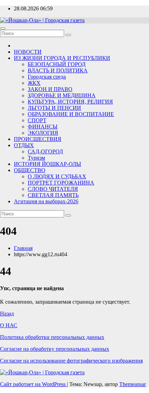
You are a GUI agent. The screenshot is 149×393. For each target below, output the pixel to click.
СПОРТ (37, 120)
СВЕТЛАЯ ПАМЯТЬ (53, 195)
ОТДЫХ (24, 145)
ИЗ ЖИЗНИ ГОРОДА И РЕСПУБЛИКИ (62, 58)
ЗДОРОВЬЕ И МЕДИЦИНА (62, 95)
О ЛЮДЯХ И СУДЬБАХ (57, 176)
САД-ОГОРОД (45, 151)
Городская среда (47, 77)
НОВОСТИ (28, 52)
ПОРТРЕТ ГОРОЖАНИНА (61, 183)
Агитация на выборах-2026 (46, 201)
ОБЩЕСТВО (29, 170)
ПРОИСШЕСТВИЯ (37, 139)
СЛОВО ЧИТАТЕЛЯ (53, 189)
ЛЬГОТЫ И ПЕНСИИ (54, 108)
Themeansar (132, 384)
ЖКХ (34, 83)
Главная (23, 248)
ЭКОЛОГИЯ (43, 133)
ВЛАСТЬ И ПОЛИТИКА (58, 70)
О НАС (8, 325)
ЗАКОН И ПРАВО (50, 89)
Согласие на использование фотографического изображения (71, 361)
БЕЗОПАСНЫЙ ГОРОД (57, 64)
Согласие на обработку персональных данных (54, 349)
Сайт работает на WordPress (33, 384)
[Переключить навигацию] (3, 28)
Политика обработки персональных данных (52, 337)
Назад (7, 313)
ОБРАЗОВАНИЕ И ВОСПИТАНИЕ (71, 114)
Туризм (36, 158)
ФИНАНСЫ (43, 126)
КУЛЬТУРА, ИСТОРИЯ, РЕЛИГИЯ (70, 102)
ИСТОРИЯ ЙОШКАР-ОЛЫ (47, 164)
